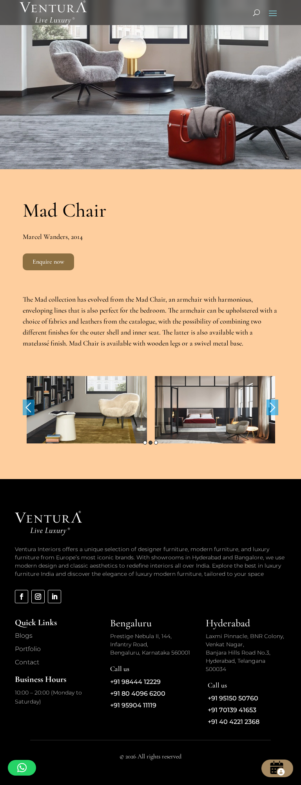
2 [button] (150, 443)
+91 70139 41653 (232, 710)
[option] (87, 410)
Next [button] (272, 407)
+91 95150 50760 (233, 698)
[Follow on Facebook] (21, 596)
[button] (22, 768)
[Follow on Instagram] (38, 596)
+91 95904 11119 (133, 705)
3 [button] (156, 443)
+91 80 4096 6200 (137, 693)
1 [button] (145, 443)
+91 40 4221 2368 (233, 721)
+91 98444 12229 (135, 682)
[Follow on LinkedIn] (54, 596)
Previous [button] (28, 407)
